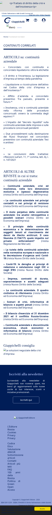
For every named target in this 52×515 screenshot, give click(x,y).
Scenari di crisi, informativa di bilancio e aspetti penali (26, 303)
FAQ (10, 469)
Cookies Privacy (12, 434)
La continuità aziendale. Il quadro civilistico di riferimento (26, 292)
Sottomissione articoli (15, 456)
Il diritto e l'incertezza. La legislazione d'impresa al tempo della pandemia (26, 77)
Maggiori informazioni (8, 512)
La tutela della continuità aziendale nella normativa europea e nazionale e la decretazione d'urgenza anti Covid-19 (26, 254)
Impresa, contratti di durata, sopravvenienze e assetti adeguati (26, 280)
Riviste (11, 429)
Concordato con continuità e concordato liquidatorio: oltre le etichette (26, 68)
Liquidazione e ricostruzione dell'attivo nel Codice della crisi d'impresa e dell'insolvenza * (26, 87)
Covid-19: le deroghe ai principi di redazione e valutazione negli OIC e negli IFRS (26, 267)
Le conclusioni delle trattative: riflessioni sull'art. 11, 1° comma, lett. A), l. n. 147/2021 (26, 156)
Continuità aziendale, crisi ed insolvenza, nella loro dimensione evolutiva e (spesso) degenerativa (26, 188)
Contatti (12, 460)
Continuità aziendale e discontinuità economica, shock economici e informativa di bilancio (26, 327)
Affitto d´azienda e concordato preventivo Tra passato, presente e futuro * (26, 98)
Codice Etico (11, 445)
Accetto (42, 509)
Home (5, 37)
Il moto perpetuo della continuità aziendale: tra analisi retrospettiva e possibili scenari (26, 214)
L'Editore (12, 426)
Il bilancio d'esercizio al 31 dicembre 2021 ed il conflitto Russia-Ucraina (26, 315)
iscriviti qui (26, 400)
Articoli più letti (14, 465)
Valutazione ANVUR (14, 451)
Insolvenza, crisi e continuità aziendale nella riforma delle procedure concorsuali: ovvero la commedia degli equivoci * (26, 112)
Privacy (11, 438)
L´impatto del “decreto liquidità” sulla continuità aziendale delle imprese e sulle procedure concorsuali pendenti (26, 125)
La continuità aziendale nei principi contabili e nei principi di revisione (26, 202)
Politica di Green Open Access (14, 485)
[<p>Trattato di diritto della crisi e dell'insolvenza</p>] (26, 4)
